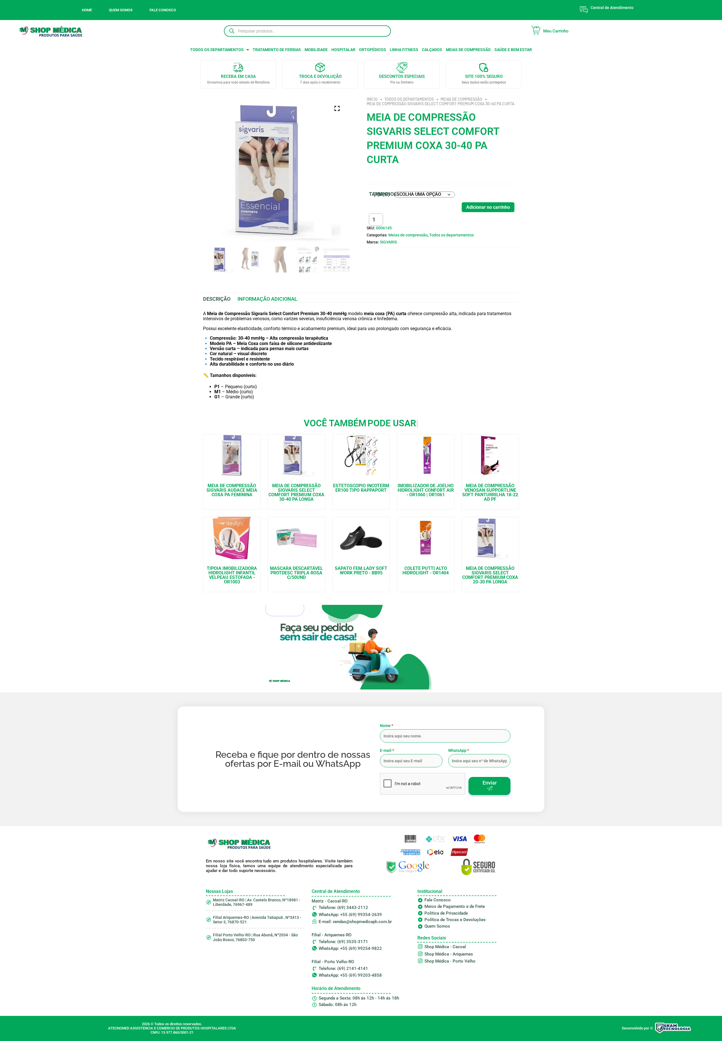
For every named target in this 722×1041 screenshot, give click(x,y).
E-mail (387, 750)
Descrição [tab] (216, 299)
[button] (219, 49)
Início (372, 99)
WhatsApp (458, 750)
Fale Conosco (162, 10)
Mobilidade (316, 49)
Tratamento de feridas (277, 49)
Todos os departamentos (217, 49)
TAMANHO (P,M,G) (381, 194)
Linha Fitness (404, 49)
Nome (386, 725)
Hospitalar (343, 49)
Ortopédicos (372, 49)
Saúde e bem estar (513, 49)
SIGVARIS (388, 242)
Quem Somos (121, 10)
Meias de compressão (468, 49)
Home (87, 10)
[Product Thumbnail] (337, 108)
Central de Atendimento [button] (612, 7)
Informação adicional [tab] (267, 299)
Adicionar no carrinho (488, 207)
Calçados (432, 49)
